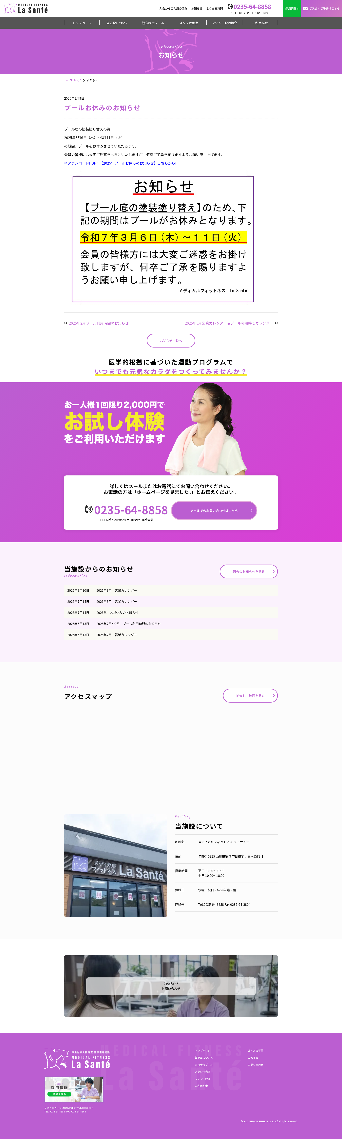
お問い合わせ (255, 1065)
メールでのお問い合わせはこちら (214, 510)
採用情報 (290, 8)
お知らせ (196, 8)
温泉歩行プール (204, 1065)
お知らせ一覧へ (171, 340)
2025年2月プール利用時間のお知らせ (99, 323)
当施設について (204, 1057)
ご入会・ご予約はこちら (324, 8)
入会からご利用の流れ (173, 8)
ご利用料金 (201, 1086)
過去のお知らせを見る (249, 571)
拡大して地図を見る (250, 695)
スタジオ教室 (202, 1071)
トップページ (72, 80)
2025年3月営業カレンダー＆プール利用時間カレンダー (229, 323)
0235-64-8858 (131, 509)
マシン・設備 (202, 1079)
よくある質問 (214, 8)
